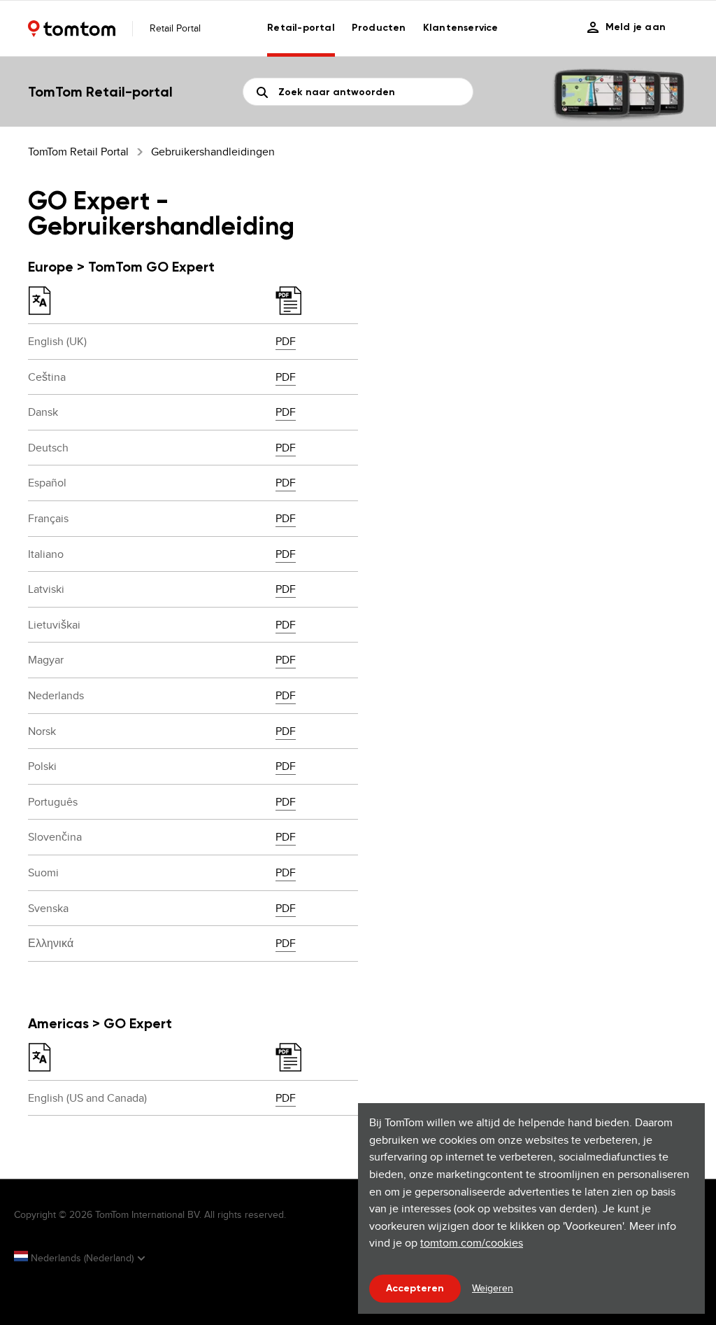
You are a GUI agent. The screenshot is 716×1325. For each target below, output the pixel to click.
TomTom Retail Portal (78, 151)
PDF (285, 341)
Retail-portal (301, 28)
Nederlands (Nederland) (82, 1258)
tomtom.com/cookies (471, 1243)
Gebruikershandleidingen (213, 151)
